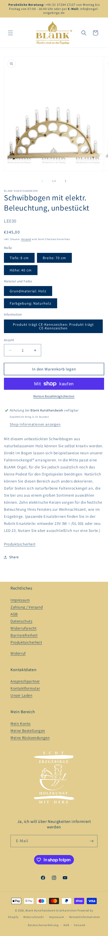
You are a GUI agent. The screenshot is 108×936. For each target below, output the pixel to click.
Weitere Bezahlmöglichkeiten (54, 396)
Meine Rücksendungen (30, 737)
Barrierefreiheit (24, 635)
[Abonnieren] (91, 841)
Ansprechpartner (25, 681)
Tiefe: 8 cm (19, 257)
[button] (10, 33)
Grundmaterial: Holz (28, 291)
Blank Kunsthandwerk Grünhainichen (51, 910)
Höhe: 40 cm (21, 270)
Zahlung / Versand (26, 606)
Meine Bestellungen (27, 730)
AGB (14, 614)
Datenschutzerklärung (43, 925)
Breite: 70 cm (54, 257)
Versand (26, 239)
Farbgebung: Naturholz (30, 303)
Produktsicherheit (19, 544)
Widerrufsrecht (23, 628)
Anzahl (9, 340)
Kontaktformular (25, 688)
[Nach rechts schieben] (65, 181)
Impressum (20, 599)
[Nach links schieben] (42, 181)
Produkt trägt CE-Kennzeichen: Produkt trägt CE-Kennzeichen (53, 326)
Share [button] (14, 557)
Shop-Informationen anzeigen (35, 424)
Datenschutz (21, 621)
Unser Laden (21, 695)
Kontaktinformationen (84, 917)
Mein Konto (20, 723)
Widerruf (18, 653)
